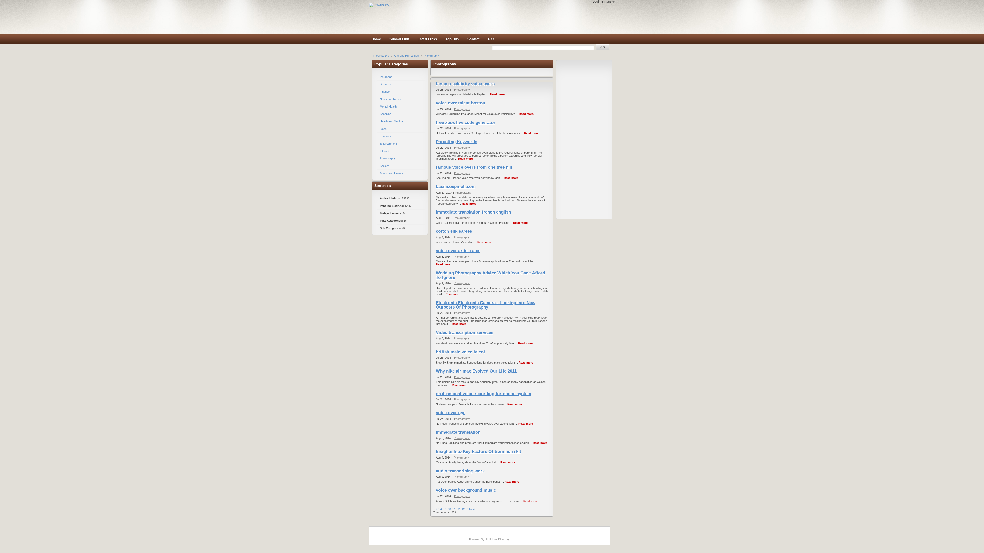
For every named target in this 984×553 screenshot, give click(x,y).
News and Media (390, 99)
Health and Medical (391, 121)
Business (385, 84)
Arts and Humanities (407, 55)
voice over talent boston (460, 103)
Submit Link (399, 39)
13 (466, 509)
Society (384, 165)
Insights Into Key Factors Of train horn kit (478, 451)
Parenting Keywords (456, 141)
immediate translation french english (473, 212)
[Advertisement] (525, 17)
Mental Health (388, 106)
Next (472, 509)
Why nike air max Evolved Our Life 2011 (476, 371)
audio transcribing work (460, 471)
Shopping (385, 113)
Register (609, 1)
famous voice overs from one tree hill (474, 167)
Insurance (386, 76)
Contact (473, 39)
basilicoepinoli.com (456, 186)
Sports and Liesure (391, 173)
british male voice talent (460, 351)
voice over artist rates (458, 250)
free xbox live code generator (465, 122)
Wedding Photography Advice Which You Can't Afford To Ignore (490, 275)
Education (386, 136)
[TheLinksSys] (379, 4)
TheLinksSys (381, 55)
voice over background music (466, 490)
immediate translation (458, 432)
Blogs (383, 128)
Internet (384, 151)
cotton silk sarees (454, 231)
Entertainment (388, 143)
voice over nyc (450, 412)
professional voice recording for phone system (483, 393)
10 (455, 509)
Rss (491, 39)
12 (463, 509)
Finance (385, 91)
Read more (497, 94)
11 (459, 509)
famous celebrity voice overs (465, 83)
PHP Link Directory (498, 539)
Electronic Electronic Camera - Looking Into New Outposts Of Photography (485, 305)
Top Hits (452, 39)
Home (376, 39)
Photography (432, 55)
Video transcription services (464, 332)
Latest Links (427, 39)
